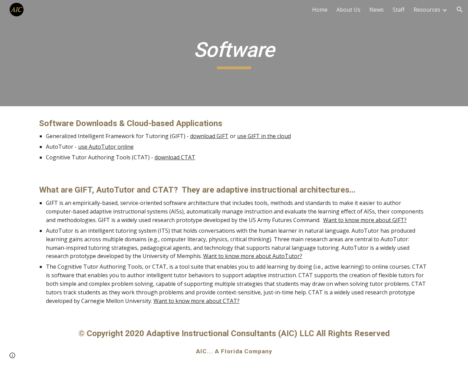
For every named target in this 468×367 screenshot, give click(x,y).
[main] (234, 53)
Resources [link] (427, 9)
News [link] (376, 9)
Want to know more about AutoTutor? (252, 256)
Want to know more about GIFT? (365, 220)
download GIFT (209, 136)
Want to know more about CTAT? (196, 301)
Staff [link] (399, 9)
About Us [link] (348, 9)
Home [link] (320, 9)
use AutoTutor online (106, 146)
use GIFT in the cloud (264, 136)
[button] (460, 9)
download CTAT (175, 157)
